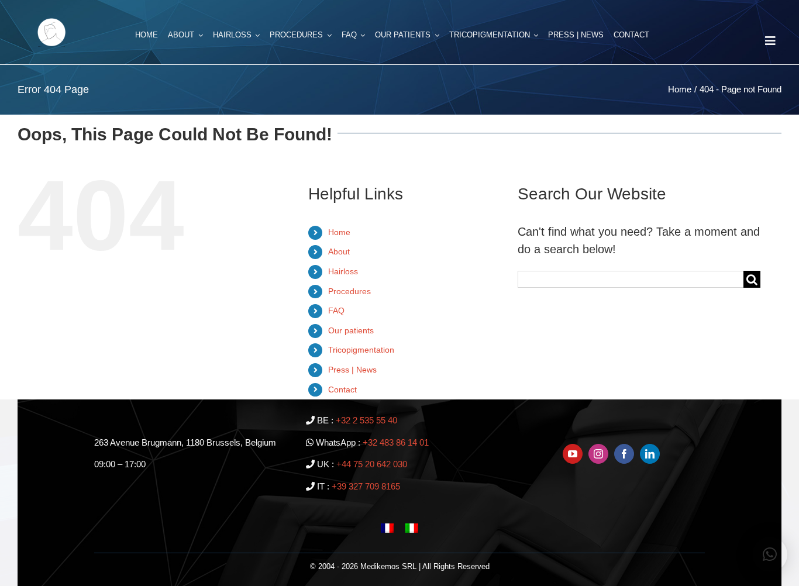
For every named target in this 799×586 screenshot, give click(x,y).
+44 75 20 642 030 (371, 464)
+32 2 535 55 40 (366, 420)
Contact (342, 389)
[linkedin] (650, 454)
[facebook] (624, 454)
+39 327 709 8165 (366, 486)
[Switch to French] (387, 527)
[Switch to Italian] (411, 527)
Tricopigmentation (361, 349)
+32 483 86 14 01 (396, 442)
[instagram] (598, 454)
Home (339, 232)
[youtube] (573, 454)
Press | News (352, 369)
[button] (769, 554)
